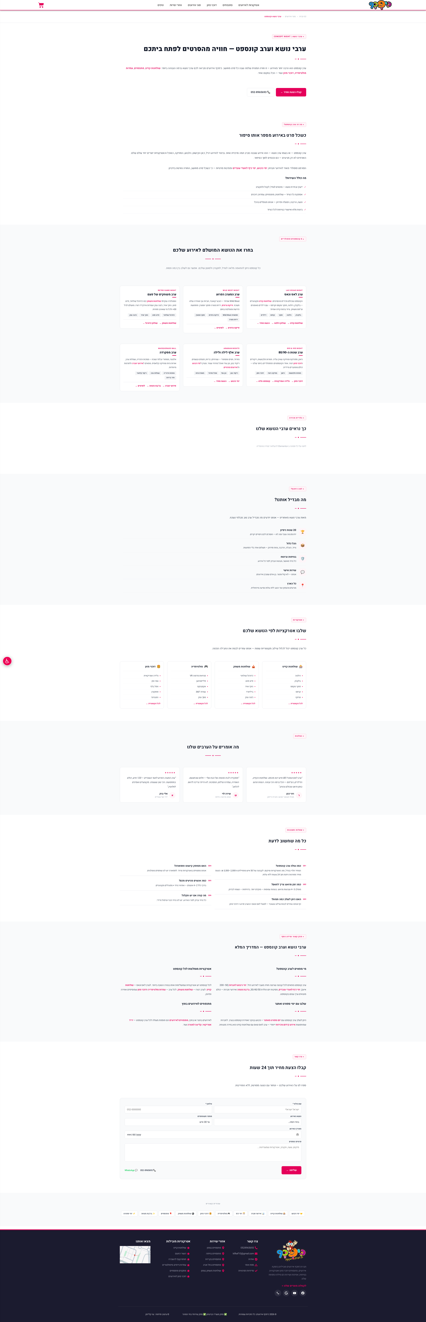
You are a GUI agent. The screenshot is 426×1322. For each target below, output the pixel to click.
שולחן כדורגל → (150, 323)
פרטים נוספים (295, 1142)
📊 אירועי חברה (257, 1213)
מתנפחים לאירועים (178, 1020)
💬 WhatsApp (131, 1170)
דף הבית (302, 16)
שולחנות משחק (154, 301)
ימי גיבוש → (233, 381)
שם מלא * (297, 1104)
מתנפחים (227, 5)
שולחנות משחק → (167, 323)
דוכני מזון (212, 5)
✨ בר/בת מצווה (148, 1213)
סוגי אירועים (194, 5)
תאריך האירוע (295, 1129)
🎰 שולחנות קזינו (278, 1213)
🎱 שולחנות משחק (186, 1213)
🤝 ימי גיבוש (297, 1213)
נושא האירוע (295, 1116)
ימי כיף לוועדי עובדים (244, 168)
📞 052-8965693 (260, 92)
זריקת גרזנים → (232, 327)
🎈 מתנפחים (166, 1213)
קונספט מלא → (263, 381)
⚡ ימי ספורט (129, 1213)
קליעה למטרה (195, 1024)
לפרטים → (219, 327)
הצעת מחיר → (263, 323)
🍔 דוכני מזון (206, 1213)
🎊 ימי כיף (240, 1213)
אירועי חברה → (169, 385)
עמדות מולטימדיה (157, 989)
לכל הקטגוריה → (295, 703)
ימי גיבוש (262, 168)
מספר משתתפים (205, 1116)
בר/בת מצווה (243, 989)
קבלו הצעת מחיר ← (291, 92)
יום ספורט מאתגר (272, 1020)
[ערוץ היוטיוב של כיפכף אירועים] (294, 1293)
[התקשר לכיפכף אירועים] (278, 1293)
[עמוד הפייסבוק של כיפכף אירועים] (303, 1293)
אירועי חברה (137, 363)
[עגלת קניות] (41, 5)
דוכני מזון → (297, 381)
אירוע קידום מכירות (285, 1024)
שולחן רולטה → (278, 323)
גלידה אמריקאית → (281, 381)
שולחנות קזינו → (295, 323)
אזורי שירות (176, 5)
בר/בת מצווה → (154, 385)
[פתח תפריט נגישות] (7, 661)
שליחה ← (291, 1170)
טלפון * (209, 1104)
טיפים (161, 5)
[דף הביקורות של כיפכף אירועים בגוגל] (286, 1293)
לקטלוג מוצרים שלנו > (294, 1286)
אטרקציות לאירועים (248, 5)
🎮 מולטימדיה (224, 1213)
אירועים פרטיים (231, 367)
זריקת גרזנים (227, 305)
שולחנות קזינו (153, 68)
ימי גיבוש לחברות (237, 985)
